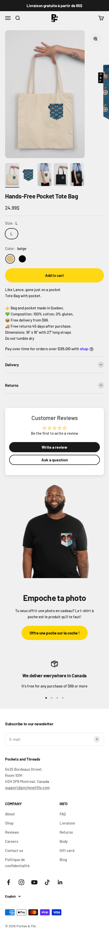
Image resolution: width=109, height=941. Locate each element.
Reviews (12, 832)
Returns (66, 832)
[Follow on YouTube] (34, 882)
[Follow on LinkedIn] (60, 882)
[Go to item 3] (45, 175)
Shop (9, 823)
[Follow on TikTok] (47, 882)
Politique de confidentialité (17, 862)
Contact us (14, 850)
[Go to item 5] (77, 175)
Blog (63, 859)
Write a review (54, 447)
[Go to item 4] (61, 175)
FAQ (63, 814)
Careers (11, 841)
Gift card (67, 850)
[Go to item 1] (12, 175)
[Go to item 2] (28, 175)
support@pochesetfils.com (27, 787)
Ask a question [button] (54, 459)
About (10, 814)
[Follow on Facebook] (8, 882)
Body (64, 841)
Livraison (67, 823)
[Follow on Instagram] (21, 882)
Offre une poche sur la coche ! (55, 633)
